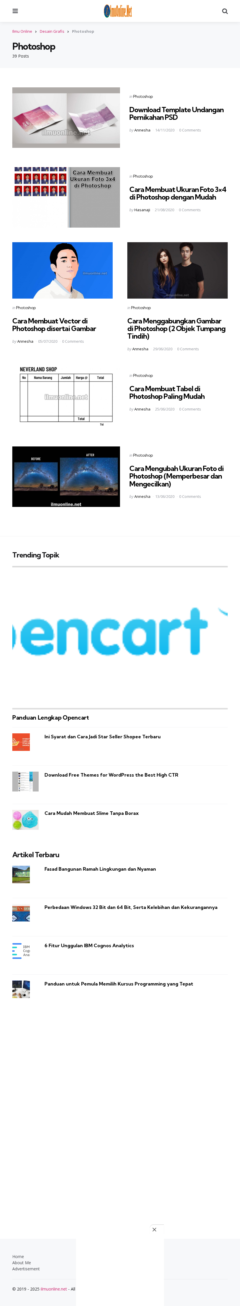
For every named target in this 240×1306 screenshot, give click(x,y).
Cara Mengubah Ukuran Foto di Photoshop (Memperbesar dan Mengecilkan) (176, 476)
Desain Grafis (52, 31)
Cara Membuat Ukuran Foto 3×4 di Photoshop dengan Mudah (177, 193)
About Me (21, 1262)
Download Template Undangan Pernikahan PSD (176, 113)
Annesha (142, 130)
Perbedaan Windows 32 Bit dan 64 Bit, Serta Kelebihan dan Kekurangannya (130, 907)
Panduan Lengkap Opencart (50, 717)
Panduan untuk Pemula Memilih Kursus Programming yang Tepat (118, 984)
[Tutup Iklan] (157, 1229)
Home (18, 1256)
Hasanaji (142, 209)
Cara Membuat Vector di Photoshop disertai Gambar (54, 324)
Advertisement (26, 1269)
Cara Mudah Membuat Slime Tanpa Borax (91, 813)
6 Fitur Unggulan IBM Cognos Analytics (89, 945)
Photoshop (143, 96)
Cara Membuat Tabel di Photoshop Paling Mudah (167, 392)
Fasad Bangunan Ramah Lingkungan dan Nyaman (100, 869)
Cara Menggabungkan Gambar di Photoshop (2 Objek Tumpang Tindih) (176, 328)
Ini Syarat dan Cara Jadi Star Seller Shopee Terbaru (102, 736)
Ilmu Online (22, 31)
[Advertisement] (120, 1111)
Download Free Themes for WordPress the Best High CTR (111, 775)
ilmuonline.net (54, 1289)
